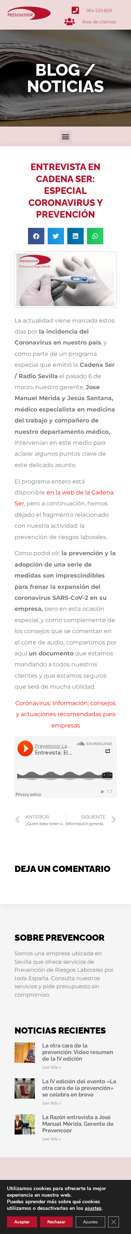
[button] (66, 136)
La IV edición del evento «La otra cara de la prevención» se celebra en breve (79, 1088)
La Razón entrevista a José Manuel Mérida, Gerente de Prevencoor (78, 1124)
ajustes (93, 1208)
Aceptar (22, 1222)
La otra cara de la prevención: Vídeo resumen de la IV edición (77, 1052)
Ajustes (90, 1222)
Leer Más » (51, 1067)
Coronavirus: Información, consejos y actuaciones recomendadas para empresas (65, 714)
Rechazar (56, 1222)
